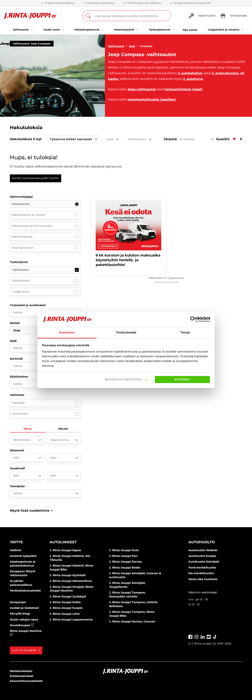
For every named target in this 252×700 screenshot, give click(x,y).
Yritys (16, 542)
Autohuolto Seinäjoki (203, 561)
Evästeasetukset (21, 676)
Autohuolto (201, 542)
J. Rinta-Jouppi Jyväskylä (68, 596)
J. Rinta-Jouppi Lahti (65, 614)
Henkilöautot (21, 204)
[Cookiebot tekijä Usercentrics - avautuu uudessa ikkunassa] (193, 319)
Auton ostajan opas (24, 619)
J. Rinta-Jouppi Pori (123, 556)
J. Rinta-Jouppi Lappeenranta (71, 619)
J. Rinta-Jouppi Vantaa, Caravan (132, 621)
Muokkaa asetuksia (123, 379)
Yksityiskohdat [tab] (126, 332)
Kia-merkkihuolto (201, 573)
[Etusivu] (30, 16)
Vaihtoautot (116, 46)
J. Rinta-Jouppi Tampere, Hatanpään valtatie (127, 594)
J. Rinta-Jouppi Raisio (124, 567)
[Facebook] (190, 636)
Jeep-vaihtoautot (142, 89)
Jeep (132, 46)
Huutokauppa (20, 625)
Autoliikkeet (63, 542)
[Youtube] (209, 636)
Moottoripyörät (22, 236)
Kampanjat (18, 602)
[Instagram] (196, 636)
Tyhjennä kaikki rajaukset (76, 139)
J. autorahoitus (190, 73)
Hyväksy (182, 379)
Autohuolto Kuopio (202, 556)
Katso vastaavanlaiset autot (35, 178)
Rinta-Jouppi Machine (26, 631)
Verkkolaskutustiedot (25, 590)
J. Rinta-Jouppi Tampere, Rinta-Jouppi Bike (132, 614)
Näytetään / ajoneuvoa (166, 277)
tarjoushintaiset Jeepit (183, 89)
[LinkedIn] (203, 636)
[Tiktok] (215, 636)
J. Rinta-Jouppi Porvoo (125, 561)
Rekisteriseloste (21, 671)
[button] (31, 510)
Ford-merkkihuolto (202, 567)
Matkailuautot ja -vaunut (28, 215)
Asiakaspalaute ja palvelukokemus (22, 563)
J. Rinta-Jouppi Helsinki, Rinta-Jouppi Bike (72, 567)
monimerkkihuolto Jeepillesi (152, 99)
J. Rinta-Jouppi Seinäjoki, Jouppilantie (127, 585)
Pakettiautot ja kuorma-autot (32, 226)
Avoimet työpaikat (23, 556)
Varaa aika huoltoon (203, 579)
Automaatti (20, 413)
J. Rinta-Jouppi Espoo (65, 550)
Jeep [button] (115, 139)
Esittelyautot (21, 280)
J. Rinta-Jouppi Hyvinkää (68, 575)
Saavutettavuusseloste (26, 681)
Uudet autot (20, 291)
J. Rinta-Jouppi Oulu (124, 550)
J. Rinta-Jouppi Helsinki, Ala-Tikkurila (70, 558)
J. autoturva (193, 79)
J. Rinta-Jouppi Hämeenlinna (71, 581)
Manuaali (18, 403)
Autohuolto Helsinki (202, 550)
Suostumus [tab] (67, 332)
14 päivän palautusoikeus (21, 583)
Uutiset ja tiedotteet (24, 608)
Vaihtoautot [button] (142, 139)
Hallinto (15, 550)
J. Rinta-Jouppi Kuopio (66, 608)
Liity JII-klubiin (24, 650)
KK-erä (63, 429)
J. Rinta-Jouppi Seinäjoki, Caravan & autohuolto (135, 575)
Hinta (28, 429)
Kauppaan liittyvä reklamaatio (22, 573)
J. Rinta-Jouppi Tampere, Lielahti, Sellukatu (133, 604)
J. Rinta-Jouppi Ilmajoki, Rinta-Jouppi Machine (72, 589)
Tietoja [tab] (185, 332)
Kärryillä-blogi (20, 613)
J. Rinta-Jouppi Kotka (65, 602)
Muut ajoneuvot (22, 247)
